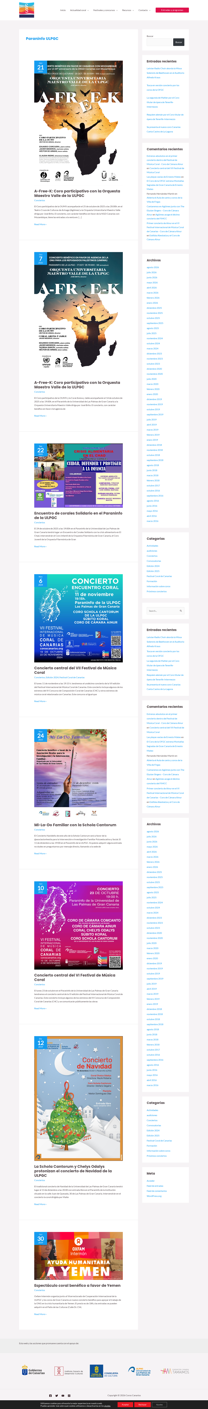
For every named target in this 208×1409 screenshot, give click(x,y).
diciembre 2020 (154, 368)
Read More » (40, 224)
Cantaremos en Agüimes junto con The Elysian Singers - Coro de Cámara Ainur (165, 210)
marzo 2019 (152, 429)
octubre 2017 (153, 485)
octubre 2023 (153, 363)
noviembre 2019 (155, 404)
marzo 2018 (152, 475)
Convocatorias (154, 561)
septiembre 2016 (155, 495)
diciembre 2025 (154, 307)
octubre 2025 (153, 318)
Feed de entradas (155, 1185)
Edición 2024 (52, 677)
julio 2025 (151, 333)
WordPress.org (154, 1196)
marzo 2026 (152, 292)
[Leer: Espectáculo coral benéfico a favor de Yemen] (78, 1255)
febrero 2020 (153, 389)
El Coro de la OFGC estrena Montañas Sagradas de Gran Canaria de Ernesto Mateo (165, 184)
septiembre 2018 (155, 460)
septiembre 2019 (155, 414)
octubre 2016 (153, 490)
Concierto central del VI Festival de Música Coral (74, 977)
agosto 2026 (153, 267)
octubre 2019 (153, 409)
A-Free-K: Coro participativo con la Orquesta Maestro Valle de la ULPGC (77, 193)
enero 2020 (152, 394)
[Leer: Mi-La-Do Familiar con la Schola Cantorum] (70, 774)
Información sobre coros (158, 586)
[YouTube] (63, 1395)
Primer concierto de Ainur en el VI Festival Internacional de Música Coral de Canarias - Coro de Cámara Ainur (165, 227)
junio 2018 (152, 470)
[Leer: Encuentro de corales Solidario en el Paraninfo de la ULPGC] (78, 475)
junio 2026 (152, 277)
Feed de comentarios (157, 1191)
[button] (87, 10)
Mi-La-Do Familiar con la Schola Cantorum (75, 824)
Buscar (150, 36)
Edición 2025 (153, 571)
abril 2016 (152, 516)
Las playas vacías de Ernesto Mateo (164, 176)
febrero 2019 (153, 434)
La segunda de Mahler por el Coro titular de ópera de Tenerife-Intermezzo (163, 102)
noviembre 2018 (155, 450)
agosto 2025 (153, 328)
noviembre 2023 (155, 358)
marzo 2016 (152, 521)
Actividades (152, 545)
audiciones (152, 550)
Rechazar (143, 1404)
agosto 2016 (153, 500)
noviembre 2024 (155, 338)
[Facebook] (50, 1395)
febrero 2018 (153, 480)
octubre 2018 (153, 455)
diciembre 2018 (154, 444)
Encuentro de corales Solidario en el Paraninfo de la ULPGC (78, 515)
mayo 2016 (152, 510)
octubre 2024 (153, 343)
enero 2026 (152, 302)
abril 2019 (152, 424)
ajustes (107, 1406)
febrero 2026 (153, 297)
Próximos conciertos (157, 591)
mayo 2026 (152, 282)
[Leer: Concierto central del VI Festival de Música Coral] (78, 925)
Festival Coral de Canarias (72, 677)
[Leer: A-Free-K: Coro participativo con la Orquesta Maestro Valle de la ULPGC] (78, 122)
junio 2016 (152, 505)
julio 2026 (151, 272)
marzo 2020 (152, 384)
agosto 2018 (153, 465)
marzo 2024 (152, 348)
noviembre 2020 (155, 373)
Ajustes (159, 1404)
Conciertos (39, 200)
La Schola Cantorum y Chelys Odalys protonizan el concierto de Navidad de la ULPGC (73, 1171)
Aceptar (125, 1404)
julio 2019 (151, 419)
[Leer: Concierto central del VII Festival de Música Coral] (78, 618)
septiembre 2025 (155, 323)
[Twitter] (56, 1395)
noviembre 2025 (155, 313)
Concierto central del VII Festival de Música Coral (75, 670)
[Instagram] (69, 1395)
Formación (152, 581)
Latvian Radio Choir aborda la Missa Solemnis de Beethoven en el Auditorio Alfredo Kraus (165, 73)
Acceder (151, 1180)
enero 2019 (152, 439)
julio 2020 (151, 379)
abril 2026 (152, 287)
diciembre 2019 (154, 399)
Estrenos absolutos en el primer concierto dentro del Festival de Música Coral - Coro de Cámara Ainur (165, 160)
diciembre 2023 (154, 353)
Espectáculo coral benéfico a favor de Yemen (77, 1285)
